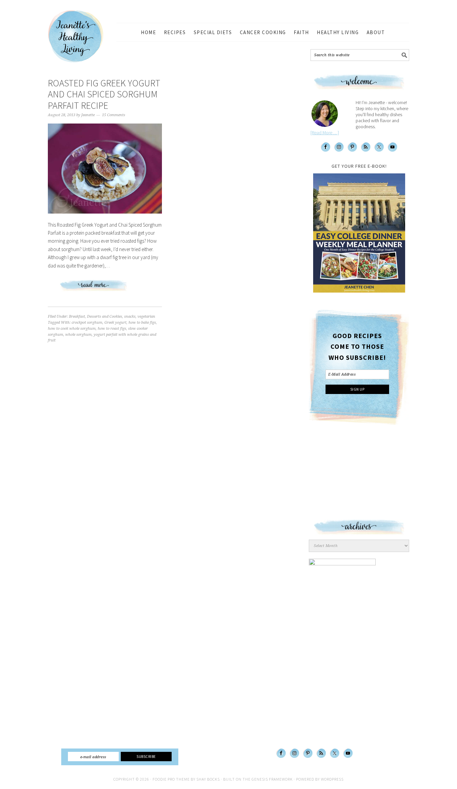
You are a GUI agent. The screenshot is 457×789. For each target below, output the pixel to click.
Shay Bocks (208, 779)
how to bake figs (142, 322)
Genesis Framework (272, 779)
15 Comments (113, 115)
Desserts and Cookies (104, 316)
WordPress (332, 779)
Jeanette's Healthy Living (81, 36)
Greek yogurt (115, 322)
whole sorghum (78, 334)
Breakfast (77, 316)
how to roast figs (112, 328)
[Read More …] (324, 133)
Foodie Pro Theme (171, 779)
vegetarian (146, 316)
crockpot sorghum (87, 322)
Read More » (105, 288)
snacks (129, 316)
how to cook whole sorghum (72, 328)
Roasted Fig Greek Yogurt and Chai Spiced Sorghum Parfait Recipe (104, 94)
